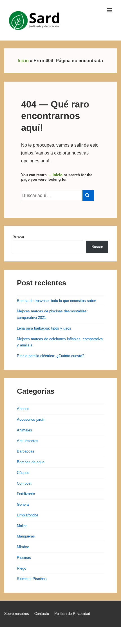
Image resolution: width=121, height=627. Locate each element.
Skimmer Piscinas (32, 579)
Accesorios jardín (31, 419)
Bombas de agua (30, 462)
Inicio (23, 60)
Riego (21, 568)
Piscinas (24, 558)
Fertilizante (26, 494)
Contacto (41, 614)
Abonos (23, 409)
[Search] (88, 195)
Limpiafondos (28, 515)
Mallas (22, 526)
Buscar (18, 237)
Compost (24, 483)
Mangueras (26, 536)
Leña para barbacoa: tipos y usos (44, 328)
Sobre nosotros (16, 614)
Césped (23, 473)
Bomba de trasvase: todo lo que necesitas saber (56, 301)
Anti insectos (27, 441)
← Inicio (55, 175)
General (23, 504)
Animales (24, 430)
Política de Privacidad (72, 614)
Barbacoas (25, 451)
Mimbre (23, 547)
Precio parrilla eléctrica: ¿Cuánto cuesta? (50, 356)
